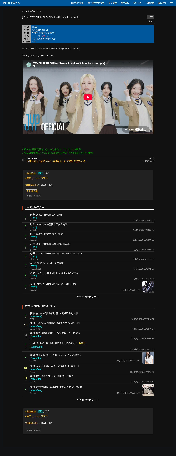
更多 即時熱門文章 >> (88, 400)
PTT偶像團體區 (28, 11)
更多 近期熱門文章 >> (88, 297)
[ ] (33, 217)
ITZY (39, 11)
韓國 (37, 173)
